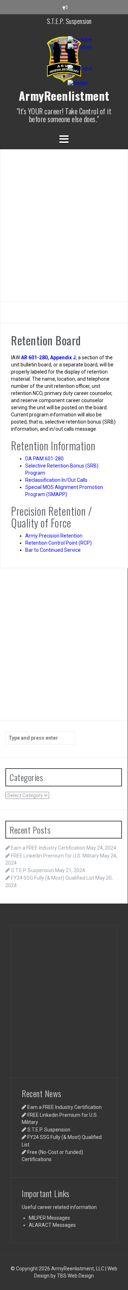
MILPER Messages (49, 1218)
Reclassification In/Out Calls (56, 480)
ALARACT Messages (52, 1225)
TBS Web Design (75, 1276)
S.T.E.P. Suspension (69, 16)
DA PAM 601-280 (44, 458)
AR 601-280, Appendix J (48, 357)
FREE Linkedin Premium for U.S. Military (55, 856)
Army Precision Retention (53, 536)
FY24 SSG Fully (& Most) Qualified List (52, 878)
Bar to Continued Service (53, 550)
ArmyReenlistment (64, 95)
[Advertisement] (64, 224)
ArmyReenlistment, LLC (77, 1268)
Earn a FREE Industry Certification (48, 848)
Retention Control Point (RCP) (58, 543)
